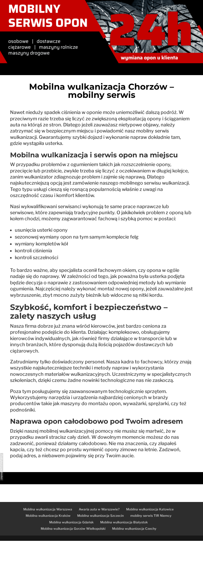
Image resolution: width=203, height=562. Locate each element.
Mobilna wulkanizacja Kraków (48, 516)
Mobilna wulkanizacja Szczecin (100, 516)
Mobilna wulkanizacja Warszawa (47, 509)
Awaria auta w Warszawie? (99, 509)
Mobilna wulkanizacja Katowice (150, 509)
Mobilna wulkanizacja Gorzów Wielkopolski (73, 529)
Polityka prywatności (1, 466)
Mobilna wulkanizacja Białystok (124, 522)
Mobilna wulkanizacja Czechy (134, 529)
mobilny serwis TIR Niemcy (151, 516)
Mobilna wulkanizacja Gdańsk (71, 522)
